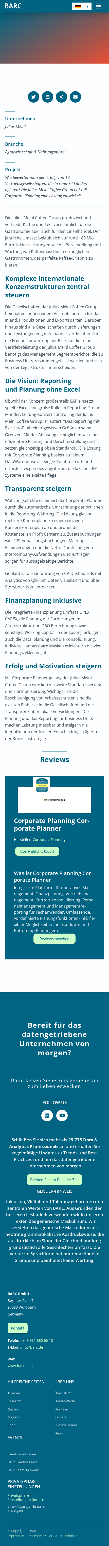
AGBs (53, 1535)
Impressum (16, 1535)
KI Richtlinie (68, 1535)
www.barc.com (20, 1365)
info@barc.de (31, 1347)
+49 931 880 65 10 (38, 1340)
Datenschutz (36, 1535)
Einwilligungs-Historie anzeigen (26, 1508)
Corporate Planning (49, 839)
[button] (98, 6)
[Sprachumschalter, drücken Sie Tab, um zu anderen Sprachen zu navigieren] (82, 6)
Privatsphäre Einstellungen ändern (26, 1497)
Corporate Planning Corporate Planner (51, 824)
